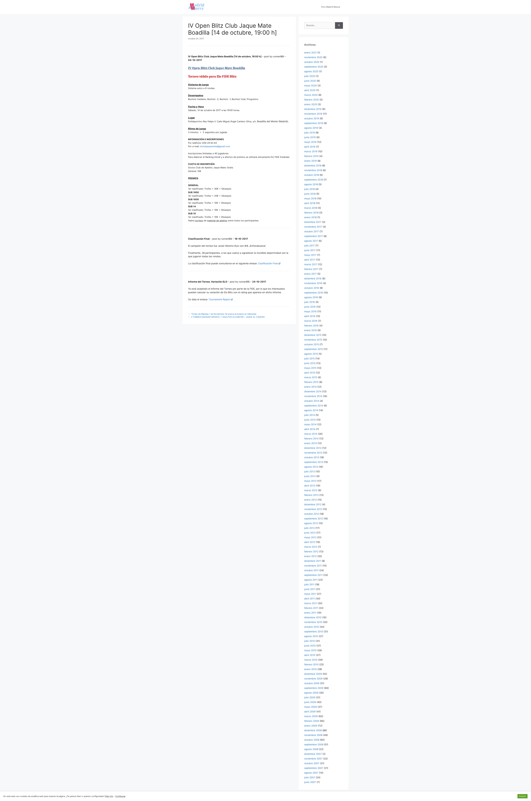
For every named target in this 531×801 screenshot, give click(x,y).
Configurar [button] (120, 796)
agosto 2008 (311, 749)
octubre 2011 (311, 570)
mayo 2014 (310, 424)
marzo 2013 (310, 490)
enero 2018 (310, 217)
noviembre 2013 (313, 452)
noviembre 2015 (313, 339)
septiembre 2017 (313, 236)
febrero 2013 (311, 495)
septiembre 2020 (313, 66)
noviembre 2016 (313, 283)
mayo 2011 (310, 594)
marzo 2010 (310, 659)
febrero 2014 (311, 438)
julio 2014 (309, 415)
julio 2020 (309, 76)
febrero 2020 (311, 99)
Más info (109, 796)
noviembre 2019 (313, 113)
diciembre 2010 (313, 617)
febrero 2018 (311, 212)
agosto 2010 (311, 636)
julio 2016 (309, 302)
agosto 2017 (311, 240)
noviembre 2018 (313, 170)
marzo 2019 (310, 151)
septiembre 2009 (313, 688)
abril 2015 (309, 372)
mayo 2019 (310, 142)
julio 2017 (309, 245)
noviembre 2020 (313, 57)
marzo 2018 (310, 208)
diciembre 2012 (312, 504)
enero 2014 (310, 443)
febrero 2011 (311, 608)
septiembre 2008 (313, 744)
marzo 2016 (310, 321)
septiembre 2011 (313, 575)
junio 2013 (310, 476)
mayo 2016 (310, 311)
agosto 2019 (311, 128)
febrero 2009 (311, 721)
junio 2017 (310, 250)
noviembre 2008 (313, 735)
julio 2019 (309, 132)
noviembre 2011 (313, 565)
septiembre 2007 (313, 768)
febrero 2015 (311, 382)
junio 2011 (309, 589)
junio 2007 (310, 782)
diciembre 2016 (313, 278)
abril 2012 (309, 542)
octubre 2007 (311, 763)
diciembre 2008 (313, 730)
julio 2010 (309, 641)
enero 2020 (310, 104)
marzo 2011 (310, 603)
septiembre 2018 (313, 179)
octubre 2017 (311, 231)
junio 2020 (310, 80)
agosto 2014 (311, 410)
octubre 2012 (311, 513)
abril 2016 (309, 316)
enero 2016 (310, 330)
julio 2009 (309, 697)
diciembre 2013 (313, 448)
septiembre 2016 (313, 292)
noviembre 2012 (313, 509)
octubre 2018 (311, 175)
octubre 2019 (311, 118)
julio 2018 (309, 189)
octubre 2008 (311, 739)
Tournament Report (219, 299)
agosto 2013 (311, 466)
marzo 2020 (311, 95)
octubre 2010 (311, 626)
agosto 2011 (311, 579)
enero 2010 (310, 669)
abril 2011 (309, 598)
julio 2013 (309, 471)
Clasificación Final (268, 263)
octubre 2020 (311, 62)
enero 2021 (310, 52)
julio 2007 (309, 777)
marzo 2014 (310, 433)
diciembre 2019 (313, 109)
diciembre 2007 (313, 754)
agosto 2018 (311, 184)
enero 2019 (310, 160)
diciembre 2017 (312, 222)
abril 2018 (309, 203)
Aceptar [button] (522, 796)
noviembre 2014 (313, 396)
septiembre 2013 (313, 462)
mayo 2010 (310, 650)
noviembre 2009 (313, 678)
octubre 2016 (311, 288)
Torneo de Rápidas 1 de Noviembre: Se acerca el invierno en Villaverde (223, 314)
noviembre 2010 (313, 622)
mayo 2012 (310, 537)
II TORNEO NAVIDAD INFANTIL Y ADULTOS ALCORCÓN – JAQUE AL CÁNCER (228, 317)
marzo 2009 (311, 716)
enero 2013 (310, 499)
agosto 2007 (311, 772)
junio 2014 (310, 419)
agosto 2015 (311, 353)
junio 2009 (310, 702)
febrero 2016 (311, 325)
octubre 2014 (311, 401)
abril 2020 (310, 90)
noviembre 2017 (313, 226)
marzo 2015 (310, 377)
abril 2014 (309, 429)
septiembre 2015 (313, 349)
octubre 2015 (311, 344)
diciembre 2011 (312, 561)
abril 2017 (309, 259)
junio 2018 (310, 193)
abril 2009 (310, 711)
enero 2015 (310, 386)
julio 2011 (309, 584)
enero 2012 (310, 556)
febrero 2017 (311, 269)
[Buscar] (339, 25)
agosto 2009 (311, 692)
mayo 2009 (310, 706)
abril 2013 (309, 485)
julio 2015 (309, 358)
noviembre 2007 (313, 758)
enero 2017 (310, 273)
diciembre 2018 (312, 165)
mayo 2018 (310, 198)
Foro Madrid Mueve (330, 7)
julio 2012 (309, 528)
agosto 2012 (311, 523)
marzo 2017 (310, 264)
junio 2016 (310, 306)
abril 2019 (309, 146)
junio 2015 (310, 363)
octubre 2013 (311, 457)
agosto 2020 (311, 71)
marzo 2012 (310, 546)
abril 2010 (309, 655)
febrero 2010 (311, 664)
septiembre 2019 (313, 123)
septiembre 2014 (313, 405)
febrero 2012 (311, 551)
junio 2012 (310, 532)
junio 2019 (310, 137)
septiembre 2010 (313, 631)
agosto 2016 (311, 297)
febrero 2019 (311, 156)
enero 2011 (310, 612)
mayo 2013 (310, 481)
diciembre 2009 (313, 674)
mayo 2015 (310, 368)
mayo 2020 (310, 85)
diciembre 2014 (313, 391)
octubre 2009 (311, 683)
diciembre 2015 (312, 335)
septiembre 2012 (313, 518)
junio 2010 (310, 645)
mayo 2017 (310, 255)
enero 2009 (310, 725)
